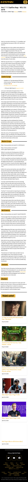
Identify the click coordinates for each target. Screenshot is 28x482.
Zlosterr (24, 11)
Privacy (5, 473)
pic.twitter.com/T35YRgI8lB (10, 85)
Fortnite (23, 464)
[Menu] (25, 2)
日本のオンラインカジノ (14, 468)
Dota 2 (16, 11)
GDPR (23, 473)
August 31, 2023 (20, 88)
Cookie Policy (17, 475)
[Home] (7, 2)
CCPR (9, 475)
